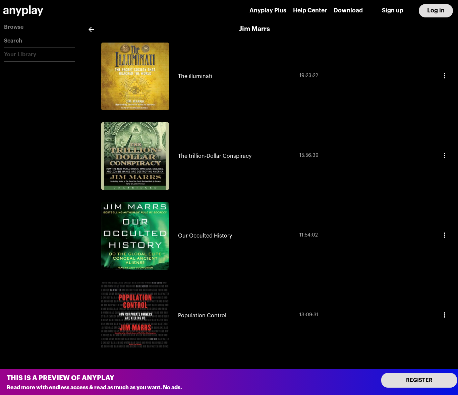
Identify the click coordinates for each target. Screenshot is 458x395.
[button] (39, 27)
